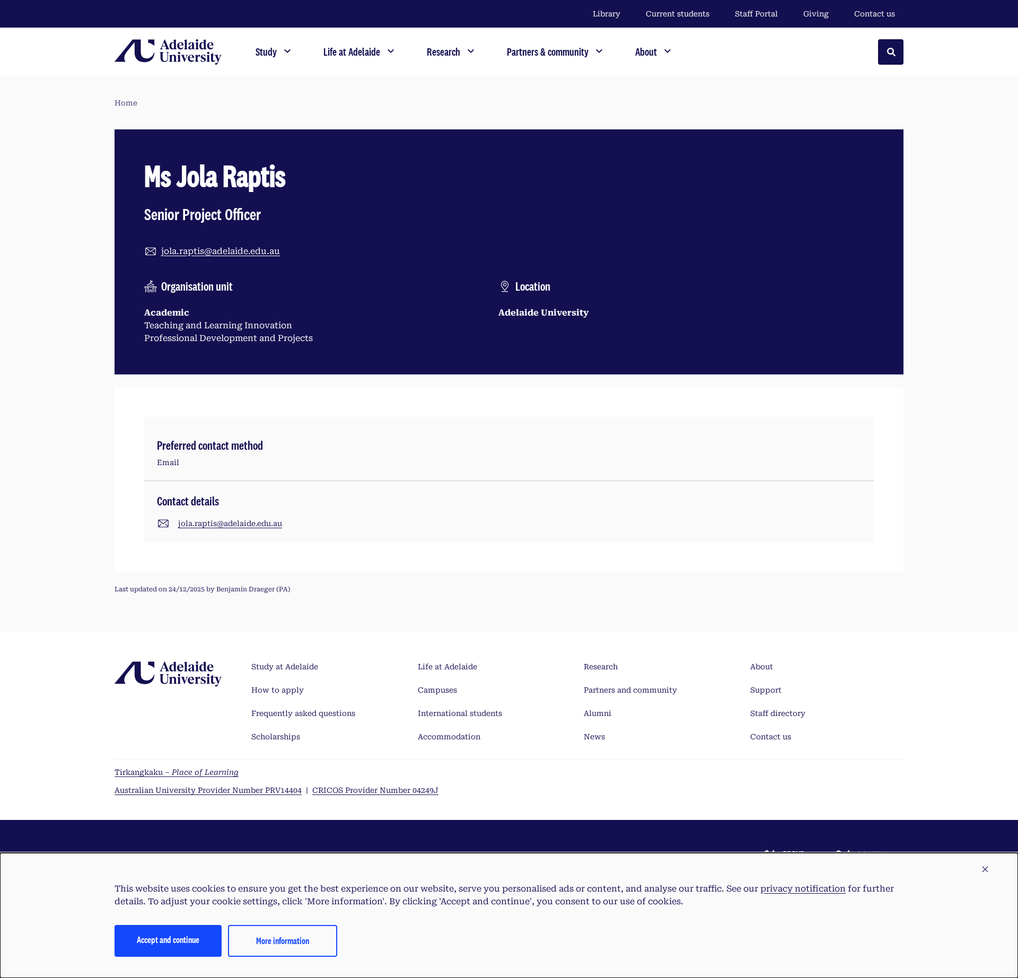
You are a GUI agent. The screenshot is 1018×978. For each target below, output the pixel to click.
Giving (816, 14)
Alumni (597, 713)
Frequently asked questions (303, 713)
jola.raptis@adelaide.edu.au (220, 251)
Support (766, 690)
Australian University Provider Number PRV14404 (208, 790)
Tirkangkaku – (177, 772)
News (594, 736)
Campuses (437, 690)
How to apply (277, 690)
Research (601, 666)
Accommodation (449, 736)
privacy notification (803, 889)
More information (282, 941)
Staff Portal (756, 14)
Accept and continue (168, 939)
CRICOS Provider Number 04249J (375, 790)
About (761, 666)
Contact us (874, 14)
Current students (677, 14)
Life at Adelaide (447, 666)
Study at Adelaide (284, 666)
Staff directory (777, 713)
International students (460, 713)
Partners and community (630, 690)
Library (606, 14)
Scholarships (275, 736)
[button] (985, 869)
